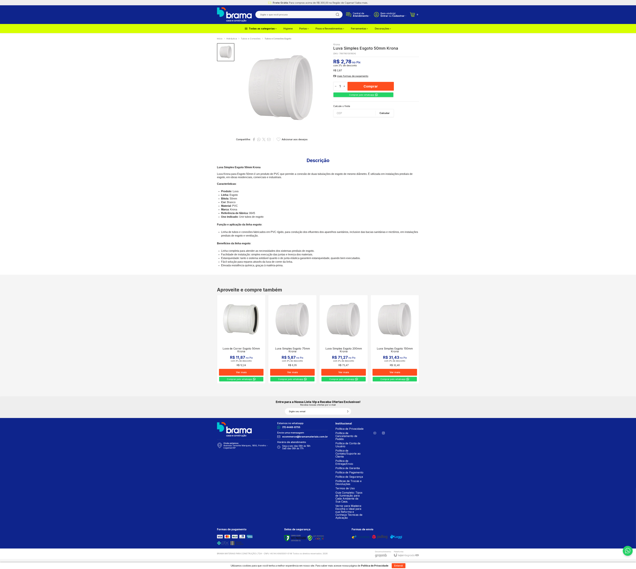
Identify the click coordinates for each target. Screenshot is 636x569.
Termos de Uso (345, 488)
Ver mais (241, 372)
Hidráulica (231, 38)
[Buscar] (337, 14)
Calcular (384, 113)
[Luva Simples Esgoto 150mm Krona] (395, 339)
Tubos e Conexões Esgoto (278, 38)
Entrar (384, 16)
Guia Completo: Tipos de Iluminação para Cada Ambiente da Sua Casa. (348, 497)
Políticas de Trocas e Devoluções (348, 482)
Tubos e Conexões (251, 38)
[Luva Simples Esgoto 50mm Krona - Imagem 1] (225, 52)
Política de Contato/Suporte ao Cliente (348, 453)
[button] (225, 52)
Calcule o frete (341, 106)
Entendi (398, 565)
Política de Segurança (349, 476)
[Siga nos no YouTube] (374, 433)
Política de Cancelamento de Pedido (346, 436)
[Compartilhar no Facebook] (254, 139)
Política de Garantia (347, 468)
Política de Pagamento (349, 472)
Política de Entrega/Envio (344, 462)
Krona (336, 44)
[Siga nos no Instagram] (383, 433)
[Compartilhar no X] (263, 139)
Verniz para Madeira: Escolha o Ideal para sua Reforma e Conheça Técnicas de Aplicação (348, 511)
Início (219, 38)
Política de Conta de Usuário (347, 445)
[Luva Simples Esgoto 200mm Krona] (343, 339)
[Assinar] (347, 411)
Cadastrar (398, 16)
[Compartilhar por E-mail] (268, 139)
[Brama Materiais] (234, 14)
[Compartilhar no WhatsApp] (259, 139)
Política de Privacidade (349, 428)
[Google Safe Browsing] (316, 538)
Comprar (371, 86)
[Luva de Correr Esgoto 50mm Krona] (241, 339)
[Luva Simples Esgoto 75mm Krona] (292, 339)
